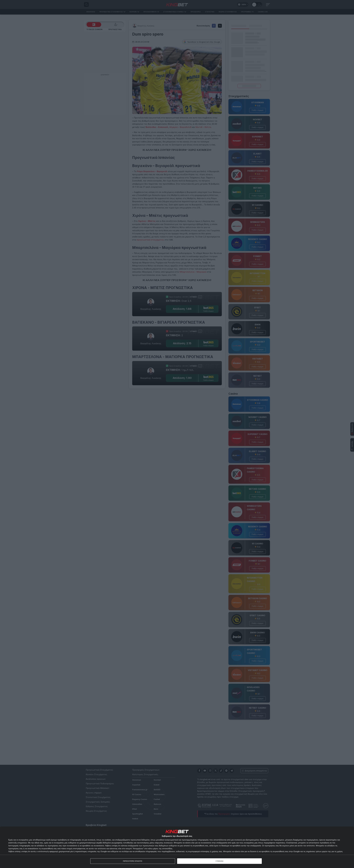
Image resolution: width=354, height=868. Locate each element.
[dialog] (177, 847)
